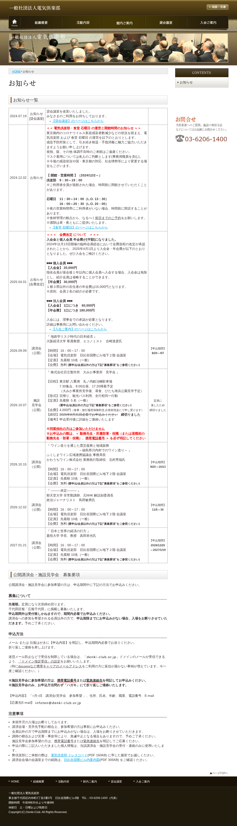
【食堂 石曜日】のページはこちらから (80, 227)
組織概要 (38, 781)
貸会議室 (116, 781)
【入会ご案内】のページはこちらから (79, 329)
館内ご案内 (90, 781)
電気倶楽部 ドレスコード (69, 755)
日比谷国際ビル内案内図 (82, 760)
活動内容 (63, 781)
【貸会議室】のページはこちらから (78, 121)
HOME (16, 71)
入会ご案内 (143, 781)
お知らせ (186, 82)
